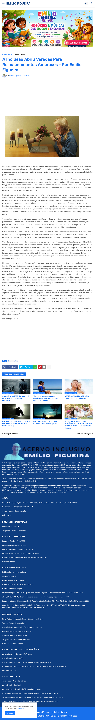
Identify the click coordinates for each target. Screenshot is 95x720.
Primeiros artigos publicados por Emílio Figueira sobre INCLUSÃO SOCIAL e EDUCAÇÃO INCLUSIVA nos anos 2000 (45, 601)
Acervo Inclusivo (52, 712)
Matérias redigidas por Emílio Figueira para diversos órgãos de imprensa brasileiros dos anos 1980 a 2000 (42, 593)
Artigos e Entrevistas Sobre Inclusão (16, 640)
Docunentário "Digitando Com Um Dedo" (17, 507)
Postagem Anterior (11, 434)
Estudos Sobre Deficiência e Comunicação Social (20, 553)
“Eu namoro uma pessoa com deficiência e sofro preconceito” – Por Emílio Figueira (46, 398)
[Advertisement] (47, 96)
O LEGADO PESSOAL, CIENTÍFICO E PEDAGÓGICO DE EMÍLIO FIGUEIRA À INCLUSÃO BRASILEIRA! (39, 503)
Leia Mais (21, 708)
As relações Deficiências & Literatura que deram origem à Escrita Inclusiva (30, 693)
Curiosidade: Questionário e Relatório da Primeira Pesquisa (24, 558)
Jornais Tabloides (9, 576)
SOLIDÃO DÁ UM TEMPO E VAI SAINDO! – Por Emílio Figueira (45, 423)
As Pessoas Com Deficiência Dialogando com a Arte (21, 689)
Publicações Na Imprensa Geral (14, 572)
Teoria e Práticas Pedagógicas (13, 623)
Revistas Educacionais (10, 526)
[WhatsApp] (35, 367)
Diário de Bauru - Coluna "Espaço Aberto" (18, 584)
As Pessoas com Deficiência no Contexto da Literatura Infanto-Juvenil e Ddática (32, 697)
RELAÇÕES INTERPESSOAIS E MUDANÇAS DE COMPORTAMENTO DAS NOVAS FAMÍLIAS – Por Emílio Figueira (78, 425)
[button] (3, 3)
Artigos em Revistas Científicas (14, 531)
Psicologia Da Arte (9, 670)
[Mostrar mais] (49, 367)
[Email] (44, 367)
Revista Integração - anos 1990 (14, 545)
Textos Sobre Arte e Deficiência (14, 681)
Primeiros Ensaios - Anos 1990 (13, 541)
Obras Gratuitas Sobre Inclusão (14, 511)
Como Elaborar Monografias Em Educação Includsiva (22, 627)
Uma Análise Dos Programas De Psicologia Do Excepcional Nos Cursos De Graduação (34, 666)
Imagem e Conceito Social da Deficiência (17, 549)
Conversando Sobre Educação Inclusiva (17, 631)
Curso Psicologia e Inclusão (12, 658)
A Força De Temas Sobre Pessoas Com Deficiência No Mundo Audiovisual (30, 701)
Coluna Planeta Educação (12, 589)
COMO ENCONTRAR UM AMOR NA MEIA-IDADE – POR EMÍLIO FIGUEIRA (15, 398)
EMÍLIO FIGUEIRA (18, 3)
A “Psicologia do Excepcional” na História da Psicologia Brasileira (26, 662)
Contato (64, 712)
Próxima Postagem (84, 434)
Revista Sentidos (8, 562)
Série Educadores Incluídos (12, 644)
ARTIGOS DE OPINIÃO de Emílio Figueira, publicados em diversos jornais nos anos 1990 (35, 597)
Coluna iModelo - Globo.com (13, 580)
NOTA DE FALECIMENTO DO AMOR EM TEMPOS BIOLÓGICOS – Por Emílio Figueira (16, 424)
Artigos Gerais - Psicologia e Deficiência (17, 654)
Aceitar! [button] (10, 713)
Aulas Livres (6, 515)
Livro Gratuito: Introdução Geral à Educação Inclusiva (22, 619)
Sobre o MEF (39, 712)
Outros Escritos (19, 54)
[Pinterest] (40, 367)
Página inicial (7, 54)
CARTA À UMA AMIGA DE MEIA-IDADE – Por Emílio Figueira (77, 397)
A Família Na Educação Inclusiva (14, 635)
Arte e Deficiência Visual (11, 685)
